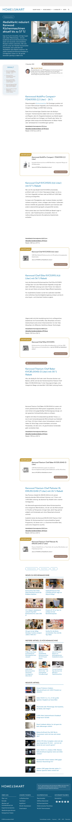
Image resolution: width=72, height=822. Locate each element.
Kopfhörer (22, 803)
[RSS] (68, 802)
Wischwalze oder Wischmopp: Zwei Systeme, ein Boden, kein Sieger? (49, 708)
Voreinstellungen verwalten (45, 819)
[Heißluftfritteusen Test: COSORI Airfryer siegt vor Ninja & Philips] (54, 584)
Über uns (4, 798)
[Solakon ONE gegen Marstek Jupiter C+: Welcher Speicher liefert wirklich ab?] (30, 769)
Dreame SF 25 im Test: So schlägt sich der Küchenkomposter (53, 611)
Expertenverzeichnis (8, 808)
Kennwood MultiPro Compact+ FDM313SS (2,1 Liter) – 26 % (11, 72)
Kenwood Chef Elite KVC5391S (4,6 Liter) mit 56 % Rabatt (10, 81)
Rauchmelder (41, 798)
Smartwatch (23, 808)
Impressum (54, 819)
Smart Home (36, 9)
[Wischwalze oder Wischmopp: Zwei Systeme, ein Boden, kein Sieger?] (30, 708)
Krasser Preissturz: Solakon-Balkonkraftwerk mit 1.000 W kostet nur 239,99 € (48, 690)
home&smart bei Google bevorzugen (53, 64)
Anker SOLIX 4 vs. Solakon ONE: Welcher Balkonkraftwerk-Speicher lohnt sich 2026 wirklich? (49, 752)
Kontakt (4, 801)
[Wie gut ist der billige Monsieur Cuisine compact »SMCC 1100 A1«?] (34, 624)
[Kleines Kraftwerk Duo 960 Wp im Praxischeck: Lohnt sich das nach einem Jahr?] (30, 734)
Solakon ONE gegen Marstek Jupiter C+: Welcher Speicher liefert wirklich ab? (48, 769)
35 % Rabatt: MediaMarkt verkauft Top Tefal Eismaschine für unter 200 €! (33, 612)
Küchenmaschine (8, 17)
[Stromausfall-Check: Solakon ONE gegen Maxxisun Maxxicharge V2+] (30, 760)
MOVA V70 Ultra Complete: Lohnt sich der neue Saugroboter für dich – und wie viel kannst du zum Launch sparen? (49, 743)
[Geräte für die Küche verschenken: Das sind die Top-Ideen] (54, 624)
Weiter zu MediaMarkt (60, 172)
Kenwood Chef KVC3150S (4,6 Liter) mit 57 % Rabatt (10, 76)
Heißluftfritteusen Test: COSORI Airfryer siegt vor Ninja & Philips (54, 592)
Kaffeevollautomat (42, 801)
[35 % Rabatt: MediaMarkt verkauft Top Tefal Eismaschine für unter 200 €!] (34, 603)
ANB (59, 819)
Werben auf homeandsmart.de (7, 804)
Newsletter (58, 798)
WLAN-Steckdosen (25, 806)
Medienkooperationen (8, 810)
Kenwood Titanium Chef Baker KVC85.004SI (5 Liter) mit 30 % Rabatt (11, 85)
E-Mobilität (57, 9)
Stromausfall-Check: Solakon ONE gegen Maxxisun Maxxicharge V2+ (49, 761)
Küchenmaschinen (42, 803)
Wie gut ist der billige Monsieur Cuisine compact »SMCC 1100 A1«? (33, 633)
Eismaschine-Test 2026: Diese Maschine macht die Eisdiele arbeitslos (33, 592)
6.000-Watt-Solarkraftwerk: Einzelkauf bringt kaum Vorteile (48, 716)
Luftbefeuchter (24, 798)
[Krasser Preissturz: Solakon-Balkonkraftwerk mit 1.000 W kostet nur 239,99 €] (30, 690)
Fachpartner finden (7, 813)
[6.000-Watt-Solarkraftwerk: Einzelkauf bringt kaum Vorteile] (30, 716)
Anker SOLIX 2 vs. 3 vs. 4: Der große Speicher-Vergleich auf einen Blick (47, 699)
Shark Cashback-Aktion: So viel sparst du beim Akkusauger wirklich (49, 725)
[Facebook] (57, 802)
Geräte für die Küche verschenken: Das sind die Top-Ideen (53, 633)
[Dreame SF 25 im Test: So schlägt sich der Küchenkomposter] (54, 603)
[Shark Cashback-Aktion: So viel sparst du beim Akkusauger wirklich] (30, 725)
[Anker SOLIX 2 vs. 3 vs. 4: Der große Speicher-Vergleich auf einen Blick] (30, 699)
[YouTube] (59, 802)
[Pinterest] (62, 802)
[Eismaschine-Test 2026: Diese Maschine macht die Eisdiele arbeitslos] (34, 584)
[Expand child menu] (41, 9)
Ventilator (22, 801)
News (64, 9)
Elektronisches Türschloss (45, 806)
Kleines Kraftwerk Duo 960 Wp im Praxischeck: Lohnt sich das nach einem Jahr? (48, 734)
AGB (63, 819)
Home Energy (47, 9)
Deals (54, 569)
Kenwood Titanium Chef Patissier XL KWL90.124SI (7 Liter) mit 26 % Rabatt (11, 90)
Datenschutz (67, 819)
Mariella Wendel (38, 68)
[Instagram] (65, 802)
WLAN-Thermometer (43, 808)
